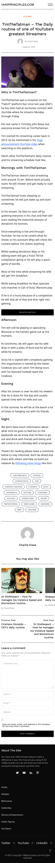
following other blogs (28, 463)
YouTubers (27, 16)
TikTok (43, 498)
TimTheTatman (10, 504)
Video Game (29, 504)
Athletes (5, 794)
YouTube (32, 510)
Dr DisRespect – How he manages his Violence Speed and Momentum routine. (21, 600)
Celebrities (6, 808)
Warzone (45, 504)
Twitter (5, 843)
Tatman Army (28, 498)
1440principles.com (17, 4)
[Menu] (50, 4)
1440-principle (20, 475)
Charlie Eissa (32, 41)
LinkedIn (42, 843)
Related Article (27, 312)
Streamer (42, 493)
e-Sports (32, 487)
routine (27, 493)
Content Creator (13, 487)
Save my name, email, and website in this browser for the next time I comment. (26, 725)
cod (37, 481)
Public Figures (8, 821)
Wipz (19, 510)
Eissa (46, 487)
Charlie (37, 475)
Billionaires (6, 801)
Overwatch (11, 493)
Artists (4, 787)
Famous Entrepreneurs (12, 814)
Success (11, 498)
